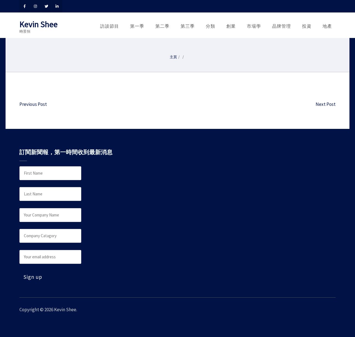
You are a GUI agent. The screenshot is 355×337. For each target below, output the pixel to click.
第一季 (137, 26)
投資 (306, 26)
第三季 (188, 26)
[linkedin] (57, 6)
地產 (327, 26)
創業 (231, 26)
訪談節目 (109, 26)
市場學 (254, 26)
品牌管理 (281, 26)
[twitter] (46, 6)
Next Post (326, 104)
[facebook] (24, 6)
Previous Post (33, 104)
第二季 (162, 26)
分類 (210, 26)
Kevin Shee (38, 24)
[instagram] (35, 6)
